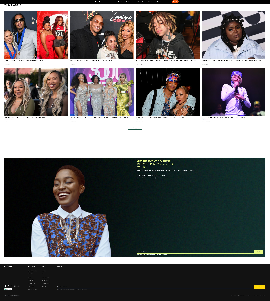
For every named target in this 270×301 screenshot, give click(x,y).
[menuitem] (138, 2)
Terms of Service (156, 254)
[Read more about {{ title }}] (36, 35)
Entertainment (45, 277)
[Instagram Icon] (15, 286)
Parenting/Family (141, 178)
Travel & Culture (151, 178)
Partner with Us (45, 283)
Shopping (44, 286)
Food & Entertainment (152, 175)
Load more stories (135, 127)
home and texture (32, 271)
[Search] (169, 1)
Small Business (45, 280)
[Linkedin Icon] (5, 286)
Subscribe (175, 1)
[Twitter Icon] (8, 286)
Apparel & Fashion (141, 175)
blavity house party (32, 289)
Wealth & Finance (160, 178)
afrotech (30, 274)
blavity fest (31, 286)
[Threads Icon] (18, 286)
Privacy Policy (164, 254)
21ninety (30, 277)
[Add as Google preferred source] (8, 289)
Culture (43, 271)
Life (42, 274)
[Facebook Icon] (12, 286)
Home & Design (162, 175)
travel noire (31, 280)
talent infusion (31, 283)
